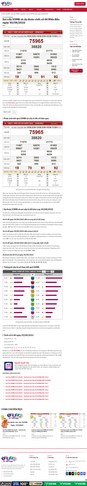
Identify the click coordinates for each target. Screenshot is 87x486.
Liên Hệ (32, 474)
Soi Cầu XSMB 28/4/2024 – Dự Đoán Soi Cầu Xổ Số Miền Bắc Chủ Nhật (28, 380)
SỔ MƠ (58, 9)
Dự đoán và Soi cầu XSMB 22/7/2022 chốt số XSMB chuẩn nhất (71, 430)
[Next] (83, 423)
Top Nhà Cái (51, 466)
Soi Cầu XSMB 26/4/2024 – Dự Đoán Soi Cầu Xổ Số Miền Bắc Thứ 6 (27, 386)
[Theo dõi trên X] (70, 473)
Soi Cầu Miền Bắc (53, 469)
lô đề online (11, 103)
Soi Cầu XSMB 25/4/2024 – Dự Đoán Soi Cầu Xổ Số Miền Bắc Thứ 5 (27, 390)
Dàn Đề (23, 9)
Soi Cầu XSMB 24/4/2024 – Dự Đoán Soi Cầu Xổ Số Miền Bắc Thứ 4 (27, 393)
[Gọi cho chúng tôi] (75, 473)
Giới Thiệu (32, 461)
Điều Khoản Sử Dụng (35, 466)
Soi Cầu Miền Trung (53, 474)
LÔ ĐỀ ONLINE (5, 14)
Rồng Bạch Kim (49, 9)
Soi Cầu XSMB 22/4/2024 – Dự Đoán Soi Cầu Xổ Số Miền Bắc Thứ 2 (27, 399)
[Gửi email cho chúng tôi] (73, 473)
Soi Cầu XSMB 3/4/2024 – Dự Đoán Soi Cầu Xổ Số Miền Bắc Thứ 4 (14, 430)
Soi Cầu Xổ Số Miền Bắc (8, 17)
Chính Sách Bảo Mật (35, 464)
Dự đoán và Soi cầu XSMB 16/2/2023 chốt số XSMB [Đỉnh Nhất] (42, 430)
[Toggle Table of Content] (13, 112)
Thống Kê (39, 9)
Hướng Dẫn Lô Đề (53, 461)
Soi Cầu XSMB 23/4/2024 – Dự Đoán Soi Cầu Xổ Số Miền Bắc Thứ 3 (27, 396)
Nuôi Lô (31, 9)
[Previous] (3, 423)
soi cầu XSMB (15, 350)
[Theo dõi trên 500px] (81, 473)
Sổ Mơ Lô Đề (52, 464)
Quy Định (32, 472)
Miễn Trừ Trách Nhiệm (35, 469)
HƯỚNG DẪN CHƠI (67, 9)
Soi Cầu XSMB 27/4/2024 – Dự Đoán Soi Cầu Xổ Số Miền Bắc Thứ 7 (27, 383)
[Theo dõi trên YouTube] (78, 473)
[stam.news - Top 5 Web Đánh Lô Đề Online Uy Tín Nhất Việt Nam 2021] (7, 3)
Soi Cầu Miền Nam (53, 472)
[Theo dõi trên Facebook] (67, 473)
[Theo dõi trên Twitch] (84, 473)
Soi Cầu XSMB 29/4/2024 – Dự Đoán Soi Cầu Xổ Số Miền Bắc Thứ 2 (27, 377)
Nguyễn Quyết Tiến (19, 27)
